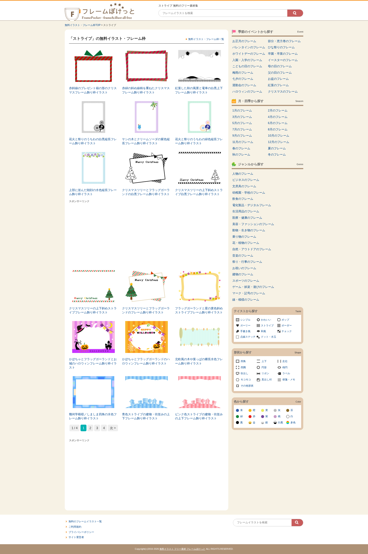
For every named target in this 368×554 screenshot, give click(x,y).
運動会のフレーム (244, 85)
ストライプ (267, 325)
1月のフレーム (242, 110)
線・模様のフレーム (245, 299)
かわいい (266, 319)
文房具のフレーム (244, 186)
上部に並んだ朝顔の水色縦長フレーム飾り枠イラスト (93, 192)
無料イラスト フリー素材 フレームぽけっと (182, 549)
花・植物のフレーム (245, 242)
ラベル (286, 373)
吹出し (244, 373)
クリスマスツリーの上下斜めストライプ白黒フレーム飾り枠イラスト (199, 192)
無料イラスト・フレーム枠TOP (83, 25)
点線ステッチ (248, 336)
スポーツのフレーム (245, 280)
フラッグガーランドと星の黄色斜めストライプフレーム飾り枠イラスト (199, 310)
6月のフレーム (278, 123)
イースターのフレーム (283, 60)
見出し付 (267, 379)
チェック (287, 331)
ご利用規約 (75, 526)
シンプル (245, 319)
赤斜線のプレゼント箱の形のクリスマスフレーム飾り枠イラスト (93, 90)
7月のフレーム (242, 129)
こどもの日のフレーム (247, 66)
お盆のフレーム (278, 78)
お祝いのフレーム (244, 268)
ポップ (285, 319)
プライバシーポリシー (81, 532)
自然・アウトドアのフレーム (251, 249)
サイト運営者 (76, 537)
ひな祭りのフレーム (281, 47)
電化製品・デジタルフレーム (251, 205)
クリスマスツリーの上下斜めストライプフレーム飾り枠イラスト (93, 310)
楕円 (285, 367)
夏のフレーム (277, 148)
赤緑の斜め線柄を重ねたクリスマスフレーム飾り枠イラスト (146, 90)
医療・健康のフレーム (247, 217)
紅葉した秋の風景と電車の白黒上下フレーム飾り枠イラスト (199, 90)
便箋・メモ (288, 379)
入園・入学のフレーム (247, 60)
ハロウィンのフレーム (247, 91)
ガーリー (245, 325)
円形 (264, 367)
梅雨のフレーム (242, 72)
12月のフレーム (278, 142)
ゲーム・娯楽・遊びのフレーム (253, 286)
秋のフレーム (241, 154)
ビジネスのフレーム (245, 179)
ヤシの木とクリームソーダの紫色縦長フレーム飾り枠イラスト (146, 141)
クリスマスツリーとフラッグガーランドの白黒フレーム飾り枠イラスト (146, 192)
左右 (285, 361)
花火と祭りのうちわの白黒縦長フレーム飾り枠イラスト (93, 141)
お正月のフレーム (244, 41)
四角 (243, 361)
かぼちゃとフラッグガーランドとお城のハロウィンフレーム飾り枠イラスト (93, 363)
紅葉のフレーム (278, 85)
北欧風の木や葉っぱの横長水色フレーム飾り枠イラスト (199, 361)
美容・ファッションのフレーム (253, 224)
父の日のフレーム (280, 72)
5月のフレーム (242, 123)
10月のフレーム (278, 135)
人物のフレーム (242, 173)
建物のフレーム (242, 274)
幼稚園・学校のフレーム (248, 192)
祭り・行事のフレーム (247, 261)
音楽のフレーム (242, 255)
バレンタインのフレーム (248, 47)
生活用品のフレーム (245, 211)
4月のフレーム (278, 117)
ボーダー (287, 325)
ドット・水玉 (268, 336)
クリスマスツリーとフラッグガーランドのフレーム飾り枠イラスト (146, 310)
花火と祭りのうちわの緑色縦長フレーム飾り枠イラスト (199, 141)
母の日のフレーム (280, 66)
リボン (265, 373)
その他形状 (247, 385)
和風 (263, 331)
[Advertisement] (146, 234)
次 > (113, 428)
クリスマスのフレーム (283, 91)
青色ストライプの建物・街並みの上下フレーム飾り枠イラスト (146, 416)
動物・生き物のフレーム (248, 230)
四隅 (243, 367)
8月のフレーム (278, 129)
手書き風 (245, 331)
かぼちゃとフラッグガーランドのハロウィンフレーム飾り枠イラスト (146, 361)
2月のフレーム (278, 110)
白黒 (280, 422)
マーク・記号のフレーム (248, 293)
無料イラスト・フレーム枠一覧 (206, 39)
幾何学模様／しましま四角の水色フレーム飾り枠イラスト (93, 416)
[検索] (295, 13)
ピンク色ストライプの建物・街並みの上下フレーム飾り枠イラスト (199, 416)
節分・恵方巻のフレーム (284, 41)
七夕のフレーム (242, 78)
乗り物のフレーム (244, 236)
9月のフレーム (242, 135)
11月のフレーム (242, 142)
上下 (264, 361)
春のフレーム (241, 148)
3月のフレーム (242, 117)
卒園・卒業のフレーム (283, 53)
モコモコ (246, 379)
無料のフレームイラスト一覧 (85, 521)
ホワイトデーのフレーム (248, 53)
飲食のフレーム (242, 198)
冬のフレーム (277, 154)
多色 (293, 422)
